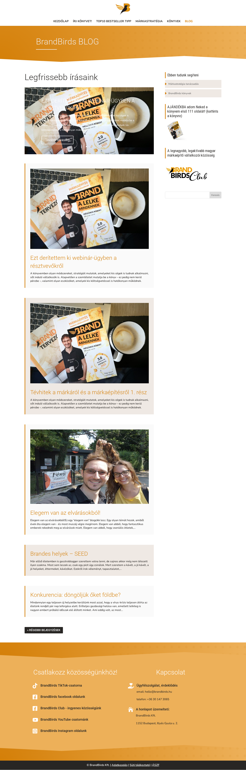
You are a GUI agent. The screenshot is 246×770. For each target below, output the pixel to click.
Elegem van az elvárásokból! (65, 512)
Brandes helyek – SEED (59, 553)
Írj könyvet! (82, 21)
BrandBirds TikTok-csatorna (61, 685)
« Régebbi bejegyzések (43, 630)
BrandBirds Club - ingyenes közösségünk (70, 708)
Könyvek (174, 21)
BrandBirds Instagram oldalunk (63, 731)
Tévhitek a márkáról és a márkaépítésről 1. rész (88, 392)
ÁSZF (155, 765)
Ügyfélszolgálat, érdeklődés (157, 685)
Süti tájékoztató (140, 765)
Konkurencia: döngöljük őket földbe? (75, 594)
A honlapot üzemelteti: (153, 709)
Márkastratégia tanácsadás (183, 84)
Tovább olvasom (57, 140)
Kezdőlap (61, 21)
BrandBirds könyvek (179, 93)
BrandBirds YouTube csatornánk (64, 719)
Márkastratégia (149, 21)
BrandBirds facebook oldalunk (62, 697)
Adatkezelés (120, 765)
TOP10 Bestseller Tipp (113, 21)
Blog (189, 21)
